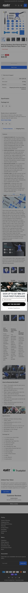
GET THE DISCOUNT (14, 304)
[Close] (25, 284)
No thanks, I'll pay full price (14, 308)
